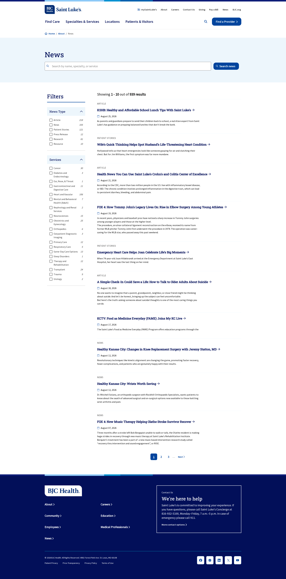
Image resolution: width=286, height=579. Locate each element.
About (164, 9)
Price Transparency (71, 563)
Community (52, 515)
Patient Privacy (51, 563)
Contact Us (189, 9)
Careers (175, 9)
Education (107, 515)
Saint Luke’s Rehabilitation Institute (171, 436)
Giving (202, 9)
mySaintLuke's (149, 9)
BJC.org (237, 9)
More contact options (173, 524)
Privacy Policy (91, 563)
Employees (52, 527)
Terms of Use (108, 563)
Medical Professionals (114, 527)
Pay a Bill (213, 9)
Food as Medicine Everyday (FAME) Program (136, 329)
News (225, 9)
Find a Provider (225, 21)
